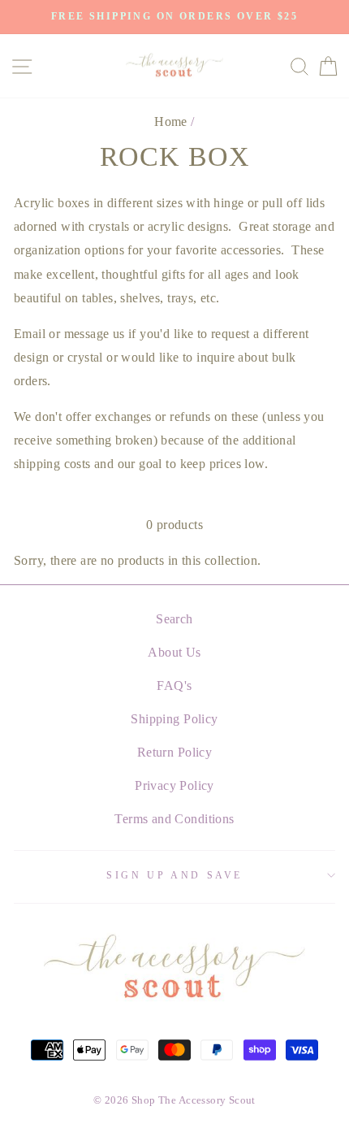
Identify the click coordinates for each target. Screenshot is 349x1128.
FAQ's (174, 685)
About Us (174, 652)
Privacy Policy (174, 785)
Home (170, 121)
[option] (174, 17)
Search (174, 619)
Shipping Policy (174, 719)
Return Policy (174, 752)
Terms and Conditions (174, 819)
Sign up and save (174, 875)
